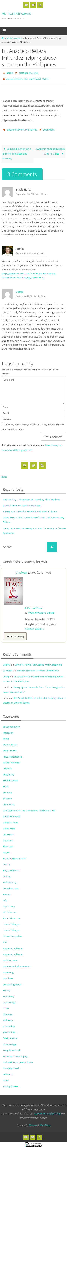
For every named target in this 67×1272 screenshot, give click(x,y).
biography (8, 771)
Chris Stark (9, 801)
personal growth (12, 981)
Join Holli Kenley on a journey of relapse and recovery (16, 151)
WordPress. (45, 1121)
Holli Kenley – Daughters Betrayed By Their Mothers (31, 497)
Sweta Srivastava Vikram (41, 609)
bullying (7, 789)
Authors (7, 765)
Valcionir (7, 667)
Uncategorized (11, 1064)
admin (10, 72)
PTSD (6, 1005)
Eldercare (8, 843)
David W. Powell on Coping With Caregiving (38, 661)
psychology (9, 998)
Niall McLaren (10, 957)
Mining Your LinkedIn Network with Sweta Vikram (30, 509)
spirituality (9, 1022)
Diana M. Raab (10, 819)
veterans (7, 1071)
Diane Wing (9, 825)
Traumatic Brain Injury (15, 1052)
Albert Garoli (10, 747)
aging (6, 735)
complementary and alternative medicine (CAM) (29, 807)
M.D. (5, 939)
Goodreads (21, 570)
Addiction (8, 729)
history (7, 873)
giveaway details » (34, 625)
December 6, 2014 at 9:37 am (30, 250)
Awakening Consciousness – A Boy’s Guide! (50, 149)
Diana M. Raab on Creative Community (37, 667)
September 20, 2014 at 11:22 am (31, 191)
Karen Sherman (11, 915)
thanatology (10, 1041)
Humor (7, 891)
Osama (6, 661)
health (6, 861)
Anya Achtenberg (12, 753)
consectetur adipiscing (47, 1110)
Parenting (8, 968)
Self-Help (8, 1016)
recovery (7, 1011)
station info (9, 1028)
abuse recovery (14, 38)
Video (45, 78)
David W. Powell (11, 813)
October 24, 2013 (28, 72)
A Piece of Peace (33, 605)
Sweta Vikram (10, 1035)
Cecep (19, 289)
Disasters (8, 837)
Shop (4, 474)
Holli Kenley (9, 879)
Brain (6, 783)
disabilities (9, 831)
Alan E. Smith (10, 741)
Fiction (6, 849)
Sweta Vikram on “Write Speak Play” (22, 503)
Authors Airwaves (16, 13)
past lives (8, 975)
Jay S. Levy (9, 903)
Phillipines (31, 127)
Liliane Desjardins (12, 932)
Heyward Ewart (32, 78)
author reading (11, 759)
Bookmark (48, 127)
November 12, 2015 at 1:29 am (31, 293)
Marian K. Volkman (13, 945)
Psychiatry (8, 992)
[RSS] (40, 5)
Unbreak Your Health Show (18, 1058)
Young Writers (10, 1082)
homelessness (11, 885)
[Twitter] (33, 5)
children (7, 795)
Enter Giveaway (15, 633)
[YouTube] (26, 5)
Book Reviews (10, 777)
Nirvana (33, 1121)
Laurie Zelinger (11, 921)
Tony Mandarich (12, 1046)
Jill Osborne (9, 909)
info (5, 897)
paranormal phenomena (16, 962)
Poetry (6, 987)
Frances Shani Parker (14, 855)
